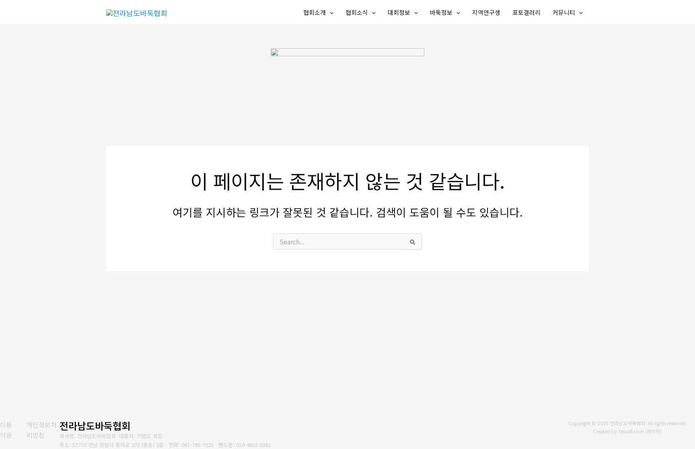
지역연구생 (486, 12)
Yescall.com (631, 431)
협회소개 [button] (314, 12)
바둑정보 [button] (441, 12)
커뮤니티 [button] (564, 12)
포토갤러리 (526, 12)
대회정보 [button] (399, 12)
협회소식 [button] (356, 12)
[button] (329, 12)
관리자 (653, 431)
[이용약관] (8, 430)
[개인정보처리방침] (43, 430)
